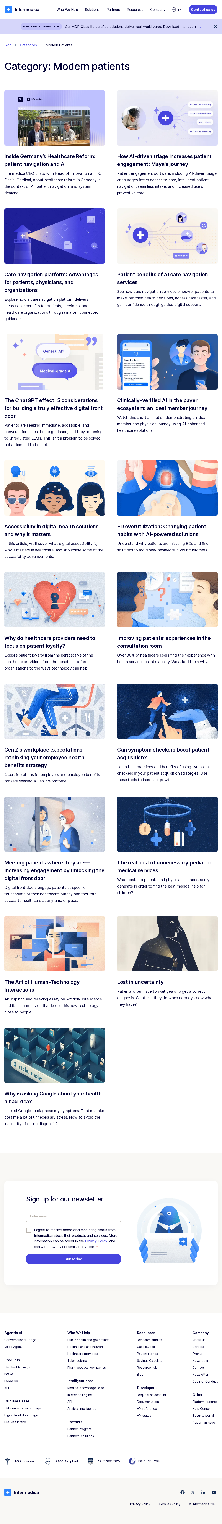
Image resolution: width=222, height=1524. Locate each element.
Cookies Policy (169, 1504)
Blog (7, 45)
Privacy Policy (96, 1241)
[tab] (67, 9)
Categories (28, 45)
